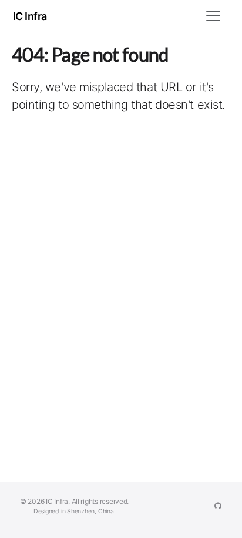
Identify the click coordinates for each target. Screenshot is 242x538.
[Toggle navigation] (213, 16)
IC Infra (30, 16)
